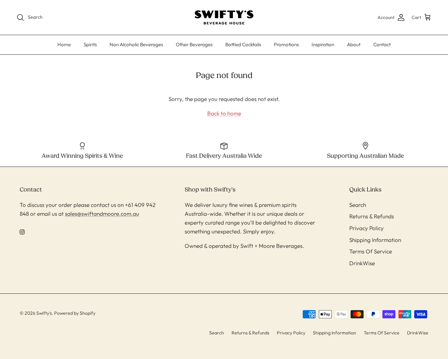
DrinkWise (362, 263)
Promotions (286, 44)
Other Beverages (194, 44)
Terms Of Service (370, 251)
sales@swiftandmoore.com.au (102, 213)
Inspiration (323, 44)
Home (64, 44)
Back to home (224, 113)
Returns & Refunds (371, 216)
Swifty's (44, 313)
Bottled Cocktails (243, 44)
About (353, 44)
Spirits (90, 44)
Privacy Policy (366, 228)
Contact (382, 44)
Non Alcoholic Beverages (136, 44)
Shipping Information (375, 239)
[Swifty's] (224, 17)
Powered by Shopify (74, 313)
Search (357, 204)
